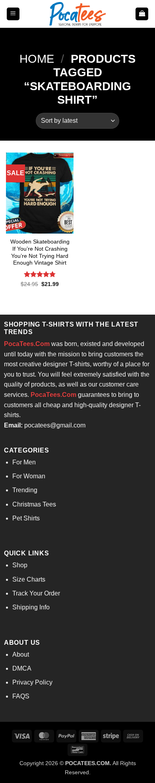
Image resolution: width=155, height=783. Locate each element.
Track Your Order (36, 593)
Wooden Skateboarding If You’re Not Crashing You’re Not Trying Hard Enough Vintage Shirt (40, 252)
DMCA (21, 668)
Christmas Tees (34, 504)
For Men (24, 462)
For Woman (28, 476)
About (20, 654)
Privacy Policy (32, 682)
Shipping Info (31, 607)
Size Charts (28, 579)
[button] (13, 14)
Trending (24, 490)
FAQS (20, 696)
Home (36, 58)
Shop (19, 565)
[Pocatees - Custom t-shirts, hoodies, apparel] (77, 14)
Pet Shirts (26, 518)
